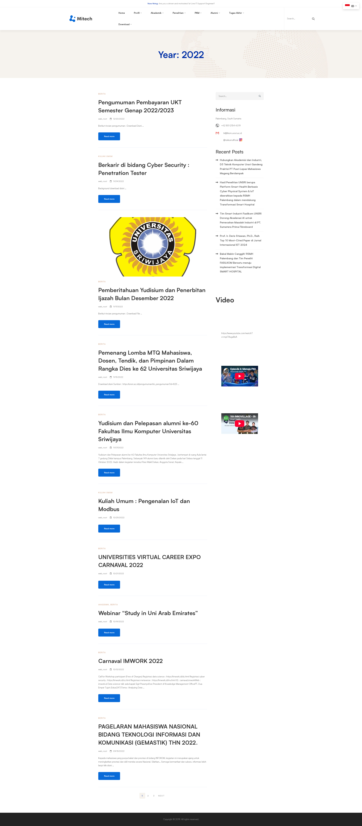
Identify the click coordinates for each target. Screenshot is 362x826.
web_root (102, 119)
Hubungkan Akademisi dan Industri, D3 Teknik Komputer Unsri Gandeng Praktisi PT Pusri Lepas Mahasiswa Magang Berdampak (241, 166)
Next (161, 795)
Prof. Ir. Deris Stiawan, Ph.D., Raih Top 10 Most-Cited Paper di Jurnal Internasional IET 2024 (240, 240)
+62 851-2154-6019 (231, 125)
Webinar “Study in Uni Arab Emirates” (148, 612)
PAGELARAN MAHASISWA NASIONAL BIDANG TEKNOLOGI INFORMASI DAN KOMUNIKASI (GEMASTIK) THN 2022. (149, 734)
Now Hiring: (153, 3)
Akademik (103, 604)
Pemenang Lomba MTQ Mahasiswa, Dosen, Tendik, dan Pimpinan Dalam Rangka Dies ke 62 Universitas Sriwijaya (150, 360)
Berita (102, 94)
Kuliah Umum (105, 156)
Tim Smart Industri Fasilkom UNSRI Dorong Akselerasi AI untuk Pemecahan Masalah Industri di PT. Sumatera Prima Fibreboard (241, 220)
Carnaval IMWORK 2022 (130, 660)
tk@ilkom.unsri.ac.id (232, 133)
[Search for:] (300, 18)
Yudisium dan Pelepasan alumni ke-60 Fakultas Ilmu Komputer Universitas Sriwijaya (148, 431)
